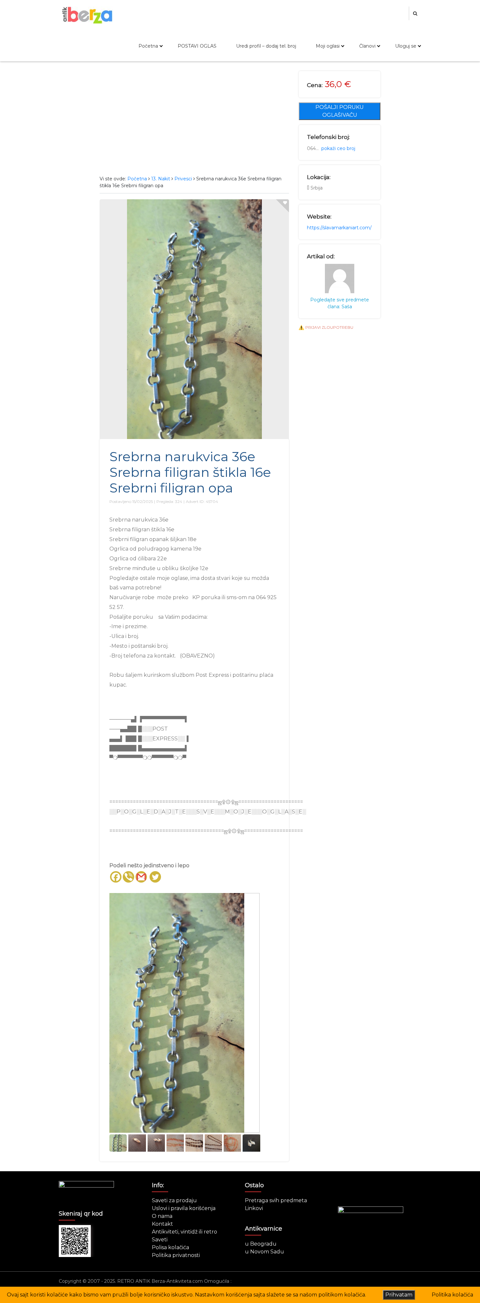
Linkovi (254, 1208)
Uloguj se (405, 46)
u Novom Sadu (264, 1252)
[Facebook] (115, 877)
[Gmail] (141, 877)
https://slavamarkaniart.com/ (339, 228)
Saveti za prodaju (174, 1200)
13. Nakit (160, 179)
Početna (148, 46)
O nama (162, 1216)
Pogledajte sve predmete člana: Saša (339, 303)
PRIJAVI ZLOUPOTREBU (329, 327)
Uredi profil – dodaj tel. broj (266, 46)
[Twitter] (155, 877)
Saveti (160, 1239)
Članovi (367, 46)
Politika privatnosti (176, 1255)
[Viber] (128, 877)
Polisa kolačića (170, 1247)
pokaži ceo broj (338, 148)
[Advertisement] (194, 120)
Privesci (183, 179)
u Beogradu (261, 1244)
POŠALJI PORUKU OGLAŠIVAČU (339, 111)
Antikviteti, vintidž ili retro (184, 1232)
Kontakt (162, 1224)
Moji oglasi (328, 46)
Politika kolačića (452, 1295)
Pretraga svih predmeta (276, 1200)
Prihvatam (398, 1295)
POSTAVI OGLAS (197, 46)
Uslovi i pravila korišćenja (184, 1208)
